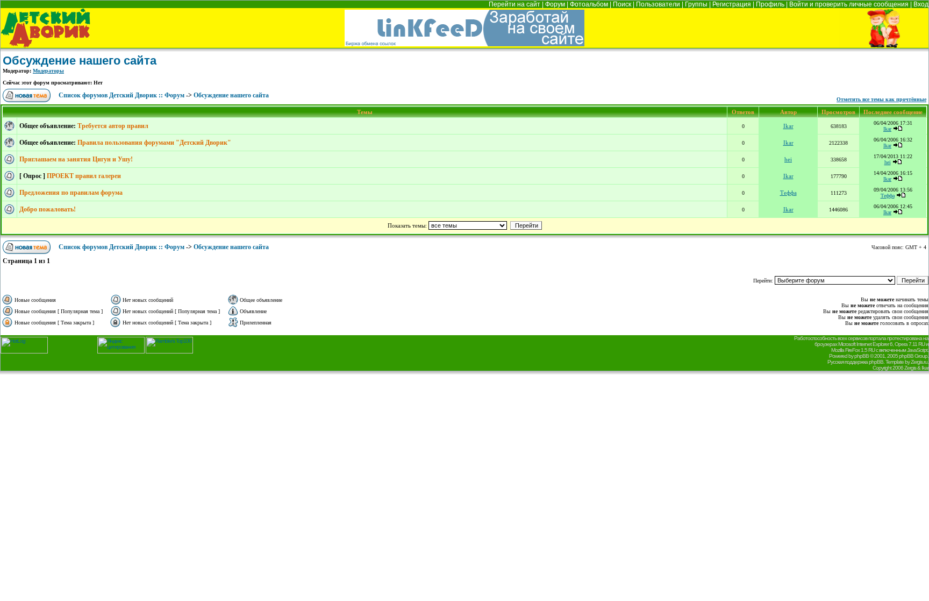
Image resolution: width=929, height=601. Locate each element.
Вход (920, 4)
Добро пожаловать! (47, 209)
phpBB (861, 356)
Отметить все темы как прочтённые (881, 99)
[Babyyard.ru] (45, 45)
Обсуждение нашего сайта (79, 60)
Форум (555, 4)
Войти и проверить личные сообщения (849, 4)
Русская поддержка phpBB (855, 362)
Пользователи (658, 4)
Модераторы (48, 71)
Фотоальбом (589, 4)
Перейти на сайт (514, 4)
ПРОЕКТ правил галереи (84, 176)
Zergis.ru (919, 362)
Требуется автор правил (112, 126)
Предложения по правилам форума (71, 192)
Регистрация (731, 4)
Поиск (622, 4)
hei (788, 159)
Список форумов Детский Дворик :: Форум (121, 95)
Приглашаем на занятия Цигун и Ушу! (76, 159)
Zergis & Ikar (916, 368)
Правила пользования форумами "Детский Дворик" (154, 142)
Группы (696, 4)
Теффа (788, 192)
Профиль (770, 4)
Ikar (788, 126)
